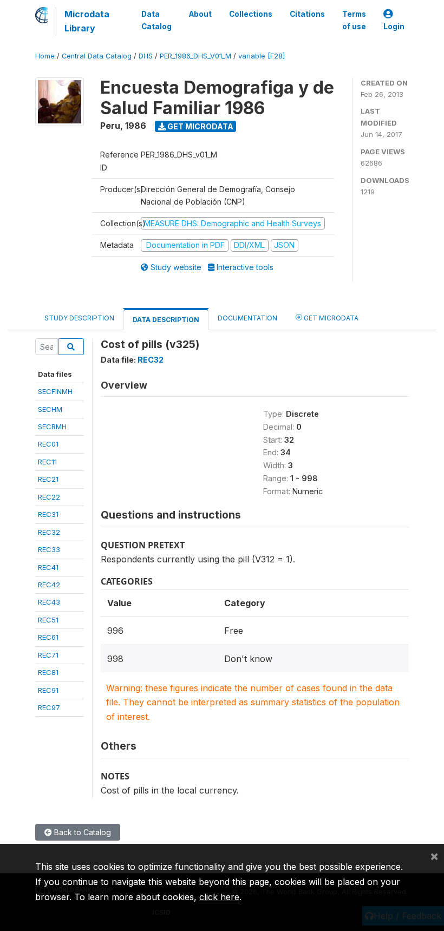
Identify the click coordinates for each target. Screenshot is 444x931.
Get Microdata (199, 126)
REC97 (49, 707)
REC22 (49, 497)
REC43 (49, 602)
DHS (146, 56)
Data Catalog (156, 20)
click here (219, 896)
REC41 (48, 567)
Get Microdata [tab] (330, 318)
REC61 (48, 637)
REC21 (48, 479)
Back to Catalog (81, 832)
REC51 (48, 619)
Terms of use (354, 20)
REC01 (48, 444)
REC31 (48, 514)
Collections (250, 14)
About (200, 14)
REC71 (48, 655)
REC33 (49, 549)
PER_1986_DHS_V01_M (195, 56)
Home (45, 56)
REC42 (49, 584)
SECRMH (52, 426)
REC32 (49, 532)
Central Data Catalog (97, 56)
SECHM (50, 409)
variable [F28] (261, 56)
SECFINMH (55, 391)
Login (393, 26)
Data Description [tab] (166, 320)
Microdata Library (86, 21)
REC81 (48, 672)
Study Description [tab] (79, 318)
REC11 (47, 461)
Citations (307, 14)
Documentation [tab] (247, 318)
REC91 (48, 690)
